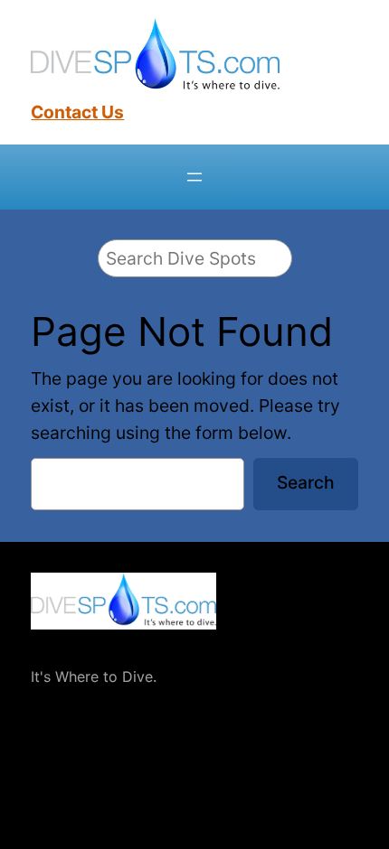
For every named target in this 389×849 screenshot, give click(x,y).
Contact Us (77, 112)
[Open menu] (194, 177)
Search (306, 482)
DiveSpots (67, 646)
